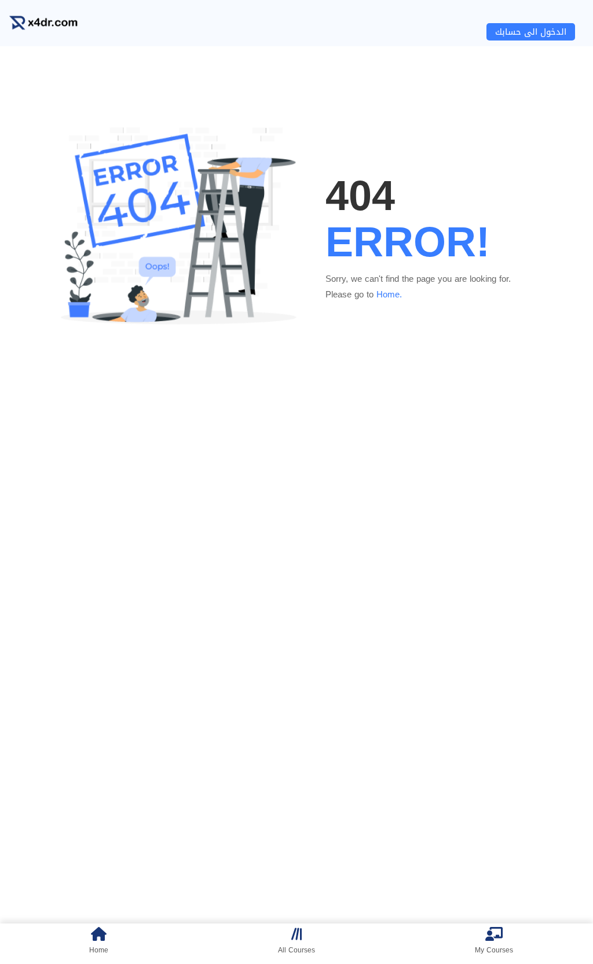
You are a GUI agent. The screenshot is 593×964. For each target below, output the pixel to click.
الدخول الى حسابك (530, 32)
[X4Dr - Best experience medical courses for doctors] (52, 23)
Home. (389, 294)
